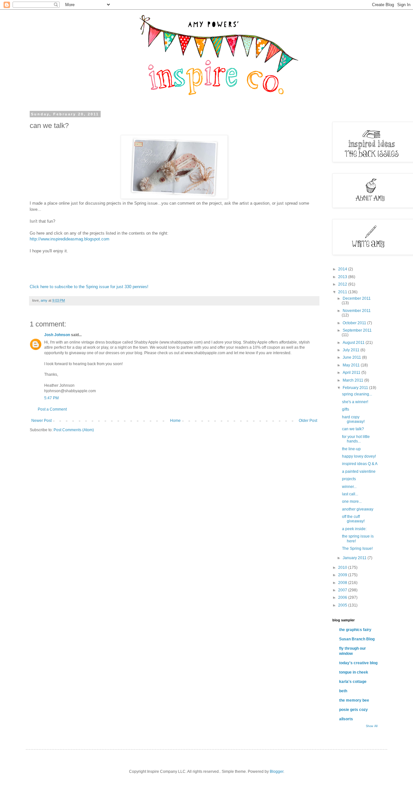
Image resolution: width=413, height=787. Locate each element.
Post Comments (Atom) (74, 430)
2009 (343, 575)
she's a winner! (355, 402)
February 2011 (356, 387)
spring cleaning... (357, 394)
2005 (343, 605)
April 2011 (352, 372)
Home (175, 420)
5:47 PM (51, 398)
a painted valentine (359, 471)
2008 (343, 582)
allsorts (346, 719)
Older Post (308, 420)
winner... (349, 486)
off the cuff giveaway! (353, 518)
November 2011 (357, 310)
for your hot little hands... (356, 438)
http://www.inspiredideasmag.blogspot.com (70, 239)
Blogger (276, 771)
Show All (372, 726)
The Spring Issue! (357, 548)
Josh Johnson (57, 335)
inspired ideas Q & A (360, 464)
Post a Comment (52, 409)
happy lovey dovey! (359, 456)
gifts (345, 409)
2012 (343, 284)
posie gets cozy (353, 709)
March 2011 (353, 380)
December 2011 (357, 298)
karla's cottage (353, 681)
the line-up (351, 449)
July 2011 (351, 350)
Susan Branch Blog (357, 639)
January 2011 (355, 558)
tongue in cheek (353, 672)
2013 (343, 277)
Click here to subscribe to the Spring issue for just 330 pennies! (89, 286)
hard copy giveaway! (353, 419)
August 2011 (354, 342)
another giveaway (357, 509)
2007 (343, 590)
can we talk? (353, 429)
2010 (343, 567)
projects (349, 479)
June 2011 (352, 357)
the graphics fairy (355, 629)
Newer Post (41, 420)
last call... (350, 494)
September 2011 (357, 330)
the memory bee (354, 700)
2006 (343, 597)
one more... (352, 501)
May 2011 (352, 365)
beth (343, 691)
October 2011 (355, 323)
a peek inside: (354, 529)
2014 (343, 269)
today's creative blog (358, 663)
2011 (343, 292)
